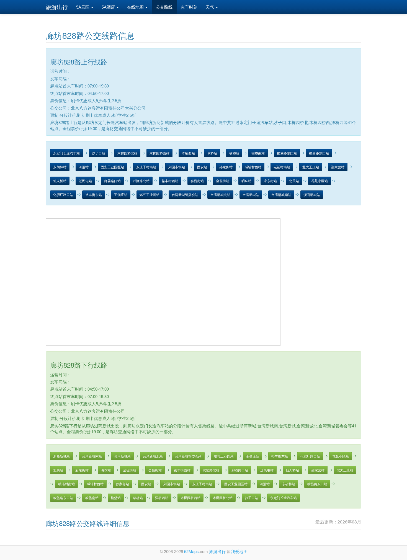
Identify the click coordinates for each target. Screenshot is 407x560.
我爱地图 (239, 551)
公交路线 (164, 7)
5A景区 (83, 7)
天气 (210, 7)
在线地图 (136, 7)
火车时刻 (189, 7)
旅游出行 (57, 7)
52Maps (191, 551)
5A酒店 (109, 7)
